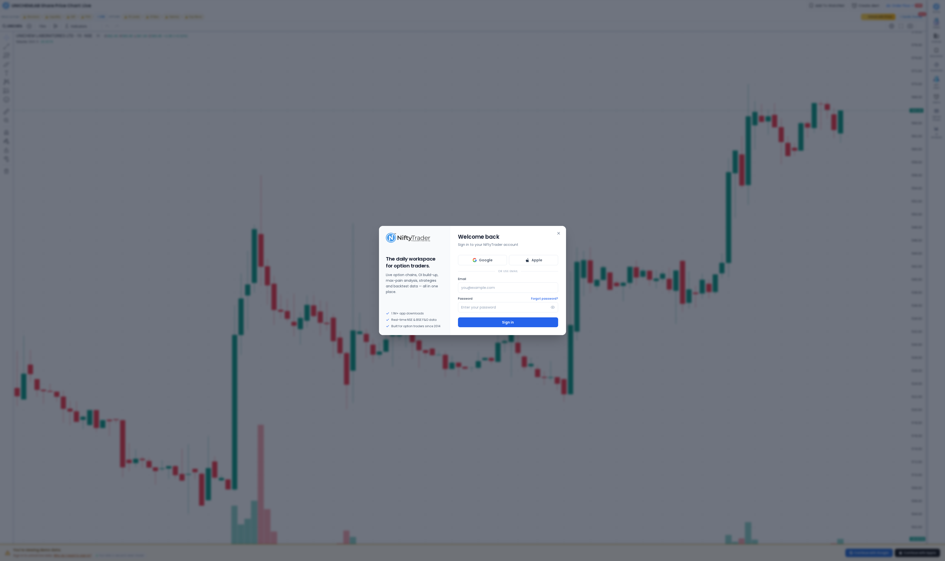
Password (465, 299)
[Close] (558, 233)
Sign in (508, 322)
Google (485, 260)
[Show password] (552, 307)
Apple (537, 260)
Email (462, 279)
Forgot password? (544, 299)
